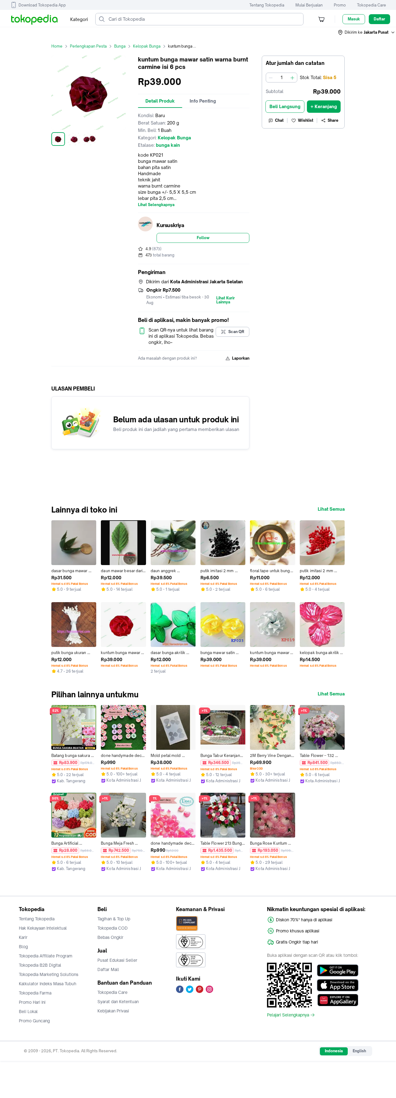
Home (56, 46)
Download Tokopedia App (42, 5)
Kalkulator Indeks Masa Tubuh (47, 983)
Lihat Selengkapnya (156, 205)
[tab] (160, 101)
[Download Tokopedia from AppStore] (338, 985)
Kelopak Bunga (147, 46)
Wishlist (305, 120)
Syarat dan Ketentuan (118, 1001)
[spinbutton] (281, 77)
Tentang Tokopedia (266, 5)
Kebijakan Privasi (113, 1010)
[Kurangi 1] (270, 77)
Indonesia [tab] (334, 1051)
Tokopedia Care (371, 5)
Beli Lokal (28, 1011)
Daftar (379, 19)
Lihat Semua (331, 509)
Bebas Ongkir (110, 937)
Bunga (120, 46)
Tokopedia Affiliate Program (45, 955)
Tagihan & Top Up (113, 918)
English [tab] (359, 1051)
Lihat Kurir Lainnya (225, 300)
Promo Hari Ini (32, 1002)
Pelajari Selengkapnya (288, 1014)
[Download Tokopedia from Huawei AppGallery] (338, 1000)
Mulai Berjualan (309, 5)
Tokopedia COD (112, 928)
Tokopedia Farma (35, 992)
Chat (279, 120)
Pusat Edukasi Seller (117, 960)
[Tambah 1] (292, 77)
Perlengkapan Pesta (88, 46)
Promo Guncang (34, 1020)
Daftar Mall (108, 969)
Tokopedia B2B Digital (40, 965)
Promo (340, 5)
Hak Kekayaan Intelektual (43, 928)
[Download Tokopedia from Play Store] (338, 970)
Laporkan (240, 358)
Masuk (354, 19)
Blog (23, 946)
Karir (23, 937)
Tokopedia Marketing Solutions (48, 974)
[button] (366, 32)
